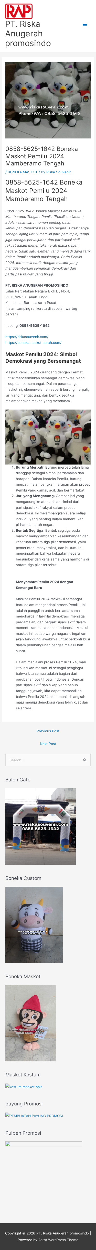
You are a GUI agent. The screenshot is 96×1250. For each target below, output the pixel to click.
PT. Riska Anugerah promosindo (28, 33)
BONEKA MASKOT (23, 172)
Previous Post (48, 731)
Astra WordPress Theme (58, 1240)
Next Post (48, 744)
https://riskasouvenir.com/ (26, 337)
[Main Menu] (85, 26)
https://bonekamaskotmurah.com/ (33, 343)
